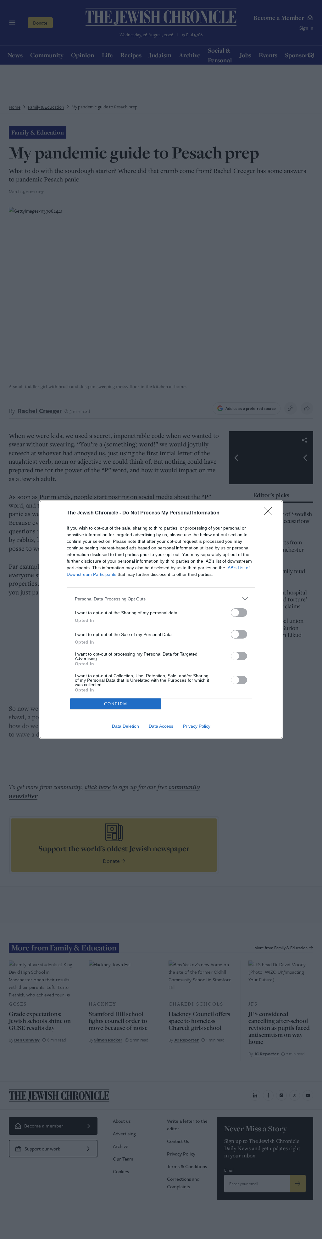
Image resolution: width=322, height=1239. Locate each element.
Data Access (161, 726)
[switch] (239, 612)
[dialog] (161, 619)
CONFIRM (115, 704)
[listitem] (161, 598)
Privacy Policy (196, 726)
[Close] (270, 513)
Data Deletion (125, 726)
